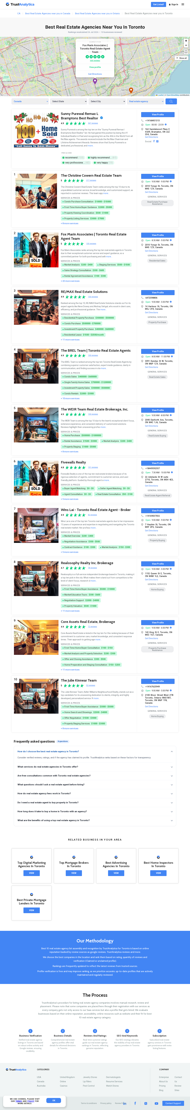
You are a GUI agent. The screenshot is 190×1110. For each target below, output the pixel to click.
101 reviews (93, 467)
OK (53, 1100)
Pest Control (89, 1086)
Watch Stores (112, 1086)
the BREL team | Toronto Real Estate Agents (96, 350)
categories (43, 1069)
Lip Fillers (87, 1081)
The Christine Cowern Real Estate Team (91, 175)
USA (39, 1077)
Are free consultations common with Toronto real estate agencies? (54, 775)
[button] (95, 81)
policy (30, 1101)
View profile (95, 67)
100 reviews (95, 60)
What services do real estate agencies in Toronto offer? (48, 766)
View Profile (158, 114)
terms (18, 1101)
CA (18, 13)
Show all (183, 58)
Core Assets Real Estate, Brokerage (88, 622)
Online (63, 1081)
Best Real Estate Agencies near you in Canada (47, 13)
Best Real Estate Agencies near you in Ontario (97, 13)
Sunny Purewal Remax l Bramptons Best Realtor (79, 115)
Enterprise (164, 1077)
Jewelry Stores (90, 1077)
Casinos (63, 1086)
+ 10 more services (70, 398)
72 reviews (92, 627)
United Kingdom (67, 1077)
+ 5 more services (69, 499)
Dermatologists (113, 1077)
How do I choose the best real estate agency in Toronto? (48, 751)
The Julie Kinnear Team (79, 680)
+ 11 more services (70, 339)
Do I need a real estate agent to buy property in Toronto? (48, 802)
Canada (40, 1081)
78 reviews (92, 568)
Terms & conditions (89, 1103)
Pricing (162, 1086)
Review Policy (120, 1103)
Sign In (174, 4)
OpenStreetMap (173, 95)
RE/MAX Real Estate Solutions (84, 291)
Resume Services (114, 1081)
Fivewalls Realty (73, 462)
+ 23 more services (70, 281)
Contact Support (173, 1103)
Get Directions (95, 74)
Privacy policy (105, 1103)
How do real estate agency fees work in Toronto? (44, 793)
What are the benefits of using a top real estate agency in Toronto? (54, 820)
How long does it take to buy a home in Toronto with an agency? (52, 811)
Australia (41, 1086)
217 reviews (91, 180)
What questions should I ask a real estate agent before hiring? (51, 784)
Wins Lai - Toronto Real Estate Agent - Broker (96, 510)
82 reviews (92, 515)
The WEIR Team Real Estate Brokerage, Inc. (94, 409)
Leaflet (160, 95)
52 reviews (90, 685)
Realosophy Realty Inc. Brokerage (87, 563)
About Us (163, 1081)
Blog (161, 1090)
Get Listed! (158, 4)
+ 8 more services (69, 223)
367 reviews (93, 123)
